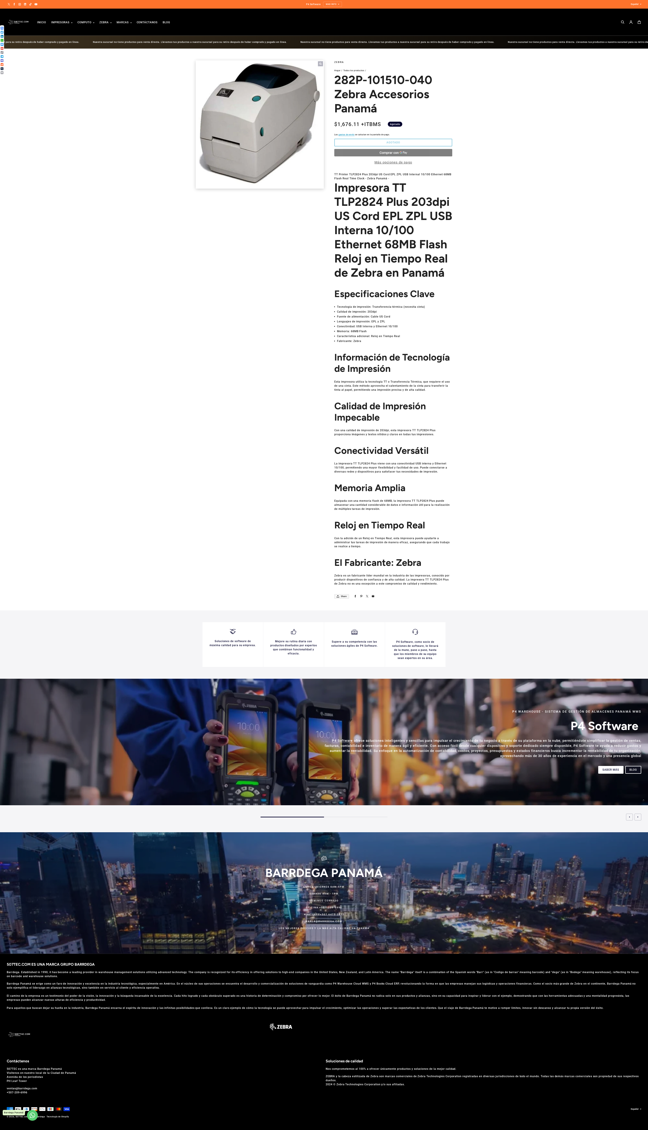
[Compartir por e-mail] (373, 596)
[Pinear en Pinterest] (361, 596)
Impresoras (61, 22)
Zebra (104, 22)
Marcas (123, 22)
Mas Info (18, 772)
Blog (166, 22)
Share (344, 596)
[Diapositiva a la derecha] (637, 817)
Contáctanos (147, 22)
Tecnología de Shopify (58, 1116)
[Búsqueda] (623, 22)
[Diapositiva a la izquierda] (629, 817)
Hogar (337, 70)
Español (634, 4)
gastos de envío (347, 134)
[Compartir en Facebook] (355, 596)
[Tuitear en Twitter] (367, 596)
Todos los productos (353, 70)
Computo (84, 22)
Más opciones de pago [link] (393, 162)
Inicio (41, 22)
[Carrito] (639, 22)
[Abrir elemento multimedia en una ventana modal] (320, 63)
